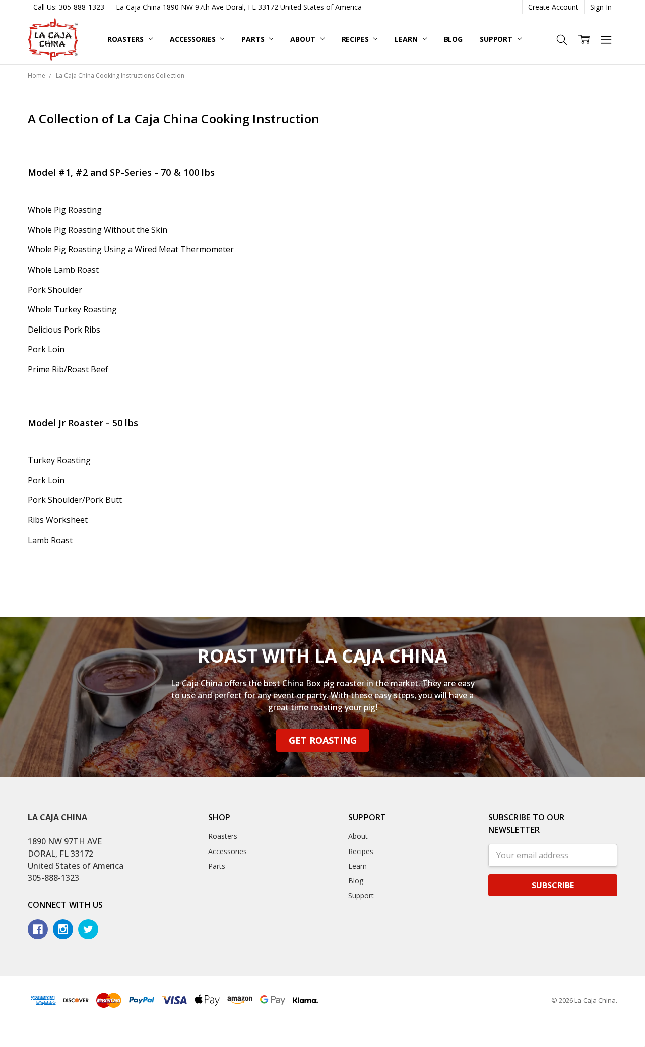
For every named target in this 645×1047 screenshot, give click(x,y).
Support (497, 39)
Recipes (356, 39)
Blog (453, 39)
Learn (407, 39)
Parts (253, 39)
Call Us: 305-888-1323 (68, 7)
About (303, 39)
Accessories (193, 39)
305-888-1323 (53, 877)
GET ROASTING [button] (323, 740)
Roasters (126, 39)
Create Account (553, 7)
